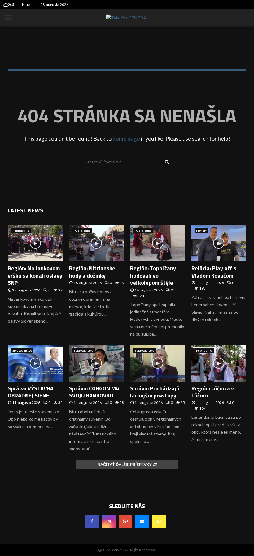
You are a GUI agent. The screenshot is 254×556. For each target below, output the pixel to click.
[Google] (125, 521)
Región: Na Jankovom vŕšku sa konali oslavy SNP (35, 275)
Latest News (25, 210)
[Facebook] (92, 521)
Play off (201, 230)
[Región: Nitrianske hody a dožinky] (96, 243)
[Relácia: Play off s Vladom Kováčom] (219, 243)
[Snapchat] (159, 521)
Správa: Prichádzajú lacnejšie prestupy (154, 392)
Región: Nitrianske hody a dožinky (92, 271)
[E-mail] (142, 521)
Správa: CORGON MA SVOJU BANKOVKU (94, 392)
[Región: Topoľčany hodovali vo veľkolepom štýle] (157, 243)
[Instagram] (109, 521)
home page (126, 138)
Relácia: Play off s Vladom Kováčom (213, 271)
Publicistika (20, 230)
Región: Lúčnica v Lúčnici (212, 392)
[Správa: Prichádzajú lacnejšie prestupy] (157, 363)
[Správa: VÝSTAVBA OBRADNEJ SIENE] (35, 363)
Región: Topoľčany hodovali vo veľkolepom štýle (153, 275)
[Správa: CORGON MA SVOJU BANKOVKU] (96, 363)
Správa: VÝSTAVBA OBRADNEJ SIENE (31, 392)
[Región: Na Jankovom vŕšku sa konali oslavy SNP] (35, 243)
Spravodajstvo (22, 350)
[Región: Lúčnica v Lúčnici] (219, 363)
